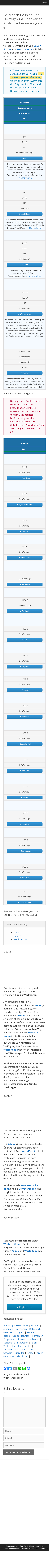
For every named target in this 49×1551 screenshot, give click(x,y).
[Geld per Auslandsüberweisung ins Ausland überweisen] (2, 2)
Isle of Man (22, 1356)
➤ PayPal (24, 373)
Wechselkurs (20, 939)
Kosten (17, 935)
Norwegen (21, 1328)
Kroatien (31, 1332)
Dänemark (9, 1342)
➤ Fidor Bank (25, 478)
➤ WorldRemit (24, 214)
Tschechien (9, 1346)
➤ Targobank (24, 666)
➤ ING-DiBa (24, 878)
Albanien (8, 1328)
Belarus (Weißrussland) (15, 1325)
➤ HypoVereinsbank (24, 505)
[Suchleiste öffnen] (33, 2)
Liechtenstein (10, 1349)
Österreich (35, 1328)
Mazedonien (24, 1346)
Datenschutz (32, 1548)
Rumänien (37, 1335)
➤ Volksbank (24, 690)
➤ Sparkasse (25, 584)
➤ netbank (24, 797)
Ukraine (20, 1339)
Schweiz (7, 1352)
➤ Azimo (24, 158)
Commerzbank (27, 1188)
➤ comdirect (24, 531)
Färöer (39, 1352)
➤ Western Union (24, 314)
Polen (34, 1342)
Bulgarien (8, 1339)
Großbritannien (21, 1335)
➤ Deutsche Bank (24, 744)
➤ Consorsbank (25, 851)
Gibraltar (19, 1352)
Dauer (17, 932)
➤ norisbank (24, 771)
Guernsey (8, 1356)
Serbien (35, 1325)
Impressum (43, 1548)
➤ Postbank (24, 611)
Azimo (15, 1250)
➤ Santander (24, 717)
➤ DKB (24, 640)
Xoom (38, 1005)
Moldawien (33, 1339)
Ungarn (20, 1332)
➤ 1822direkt (24, 824)
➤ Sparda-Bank (24, 558)
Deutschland (27, 1349)
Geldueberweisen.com (17, 1548)
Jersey (30, 1352)
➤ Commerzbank (24, 902)
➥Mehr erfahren (24, 178)
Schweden (22, 1342)
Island (6, 1335)
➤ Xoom (24, 265)
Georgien (8, 1332)
